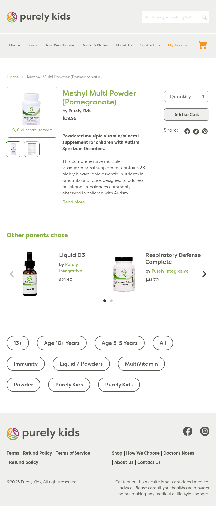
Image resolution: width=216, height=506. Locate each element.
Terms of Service (73, 453)
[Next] (203, 274)
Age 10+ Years (62, 342)
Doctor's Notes (178, 453)
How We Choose (143, 453)
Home (13, 77)
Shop (117, 453)
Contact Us (149, 462)
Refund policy (23, 462)
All (163, 342)
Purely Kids (69, 384)
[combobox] (175, 17)
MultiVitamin (141, 363)
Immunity (26, 363)
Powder (23, 384)
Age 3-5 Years (120, 342)
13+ (18, 342)
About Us (124, 462)
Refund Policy (37, 453)
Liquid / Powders (81, 363)
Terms (13, 453)
